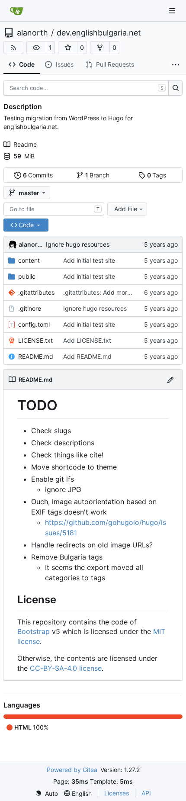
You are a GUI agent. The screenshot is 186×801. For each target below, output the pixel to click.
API (146, 793)
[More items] (176, 65)
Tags (157, 175)
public (26, 276)
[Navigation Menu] (173, 10)
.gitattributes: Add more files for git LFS (119, 292)
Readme (25, 144)
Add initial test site (89, 260)
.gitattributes (36, 292)
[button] (36, 47)
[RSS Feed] (13, 47)
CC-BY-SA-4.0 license (66, 668)
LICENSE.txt (35, 340)
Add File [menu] (125, 208)
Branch (97, 175)
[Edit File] (170, 379)
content (29, 260)
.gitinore (29, 308)
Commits (38, 175)
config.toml (34, 324)
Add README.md (87, 356)
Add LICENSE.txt (87, 340)
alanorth (32, 33)
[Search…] (175, 88)
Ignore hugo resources (77, 244)
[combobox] (53, 209)
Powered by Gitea (72, 769)
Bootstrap (33, 631)
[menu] (46, 793)
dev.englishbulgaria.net (99, 33)
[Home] (16, 11)
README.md (35, 356)
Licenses (116, 793)
